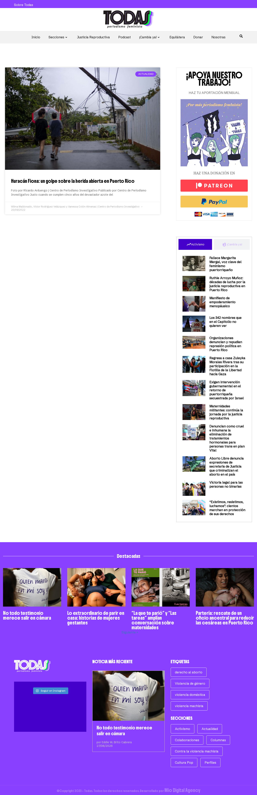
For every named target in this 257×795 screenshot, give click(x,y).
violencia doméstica (190, 695)
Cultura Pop (184, 762)
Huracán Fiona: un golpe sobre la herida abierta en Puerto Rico (73, 181)
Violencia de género (190, 683)
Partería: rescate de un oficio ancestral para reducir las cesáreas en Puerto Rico (225, 618)
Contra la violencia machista (196, 751)
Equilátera (177, 37)
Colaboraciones (187, 740)
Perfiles (210, 762)
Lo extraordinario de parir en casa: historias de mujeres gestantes (95, 618)
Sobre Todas (23, 5)
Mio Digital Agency (182, 790)
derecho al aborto (188, 672)
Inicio (36, 37)
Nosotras (218, 37)
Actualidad (210, 729)
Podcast (124, 37)
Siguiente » (130, 632)
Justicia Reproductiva (93, 37)
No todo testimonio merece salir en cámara (27, 615)
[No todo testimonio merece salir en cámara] (128, 696)
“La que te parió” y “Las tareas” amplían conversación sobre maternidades (154, 620)
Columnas (218, 740)
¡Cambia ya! (148, 37)
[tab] (195, 244)
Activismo (182, 729)
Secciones (56, 37)
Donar (198, 37)
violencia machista (189, 706)
